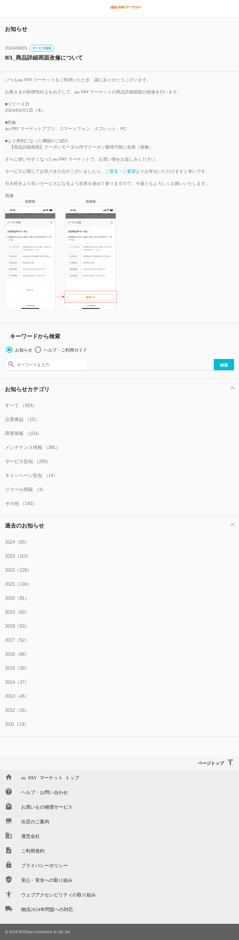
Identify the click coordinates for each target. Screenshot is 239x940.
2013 (17, 696)
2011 (17, 724)
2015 (17, 668)
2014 (17, 682)
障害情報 (23, 433)
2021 (18, 584)
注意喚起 (22, 419)
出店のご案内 (35, 821)
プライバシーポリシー (44, 865)
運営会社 (30, 836)
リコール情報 (25, 489)
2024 (17, 542)
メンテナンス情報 (32, 447)
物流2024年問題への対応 (47, 909)
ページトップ (211, 763)
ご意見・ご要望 (120, 171)
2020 (17, 598)
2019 (17, 612)
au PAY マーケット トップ (50, 777)
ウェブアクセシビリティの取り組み (58, 894)
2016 (17, 654)
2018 (17, 626)
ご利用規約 (33, 850)
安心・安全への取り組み (47, 879)
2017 (17, 640)
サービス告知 (42, 48)
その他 (21, 503)
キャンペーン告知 (31, 475)
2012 (17, 710)
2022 (18, 570)
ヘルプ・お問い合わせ (44, 792)
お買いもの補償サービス (47, 806)
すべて (21, 405)
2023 (18, 556)
